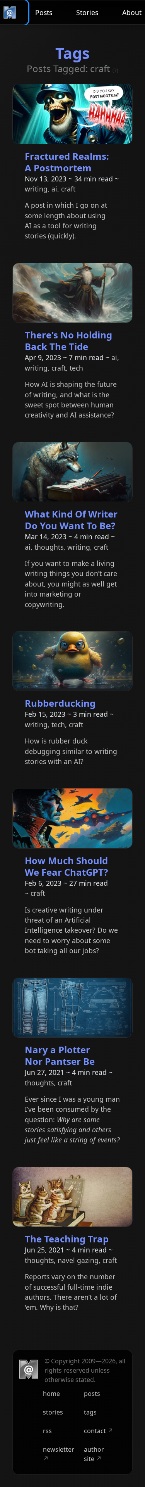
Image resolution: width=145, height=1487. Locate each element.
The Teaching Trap (67, 1238)
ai (54, 188)
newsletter (58, 1454)
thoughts (48, 547)
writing (36, 188)
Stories (87, 12)
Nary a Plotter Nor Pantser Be (60, 1055)
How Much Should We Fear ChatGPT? (66, 866)
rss (47, 1431)
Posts (43, 12)
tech (76, 368)
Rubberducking (60, 703)
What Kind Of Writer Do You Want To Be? (71, 519)
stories (53, 1412)
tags (90, 1412)
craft (68, 188)
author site (94, 1454)
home (51, 1393)
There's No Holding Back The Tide (68, 340)
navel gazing (78, 1260)
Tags (72, 53)
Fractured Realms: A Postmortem (67, 162)
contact (98, 1431)
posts (92, 1393)
